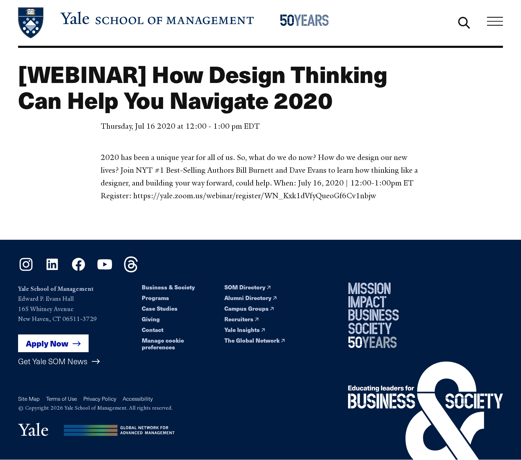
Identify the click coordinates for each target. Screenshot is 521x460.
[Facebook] (78, 270)
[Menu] (495, 21)
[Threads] (131, 270)
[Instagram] (26, 270)
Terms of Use (61, 398)
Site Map (29, 398)
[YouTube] (105, 270)
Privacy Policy (99, 398)
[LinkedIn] (52, 270)
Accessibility (138, 398)
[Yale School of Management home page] (136, 22)
